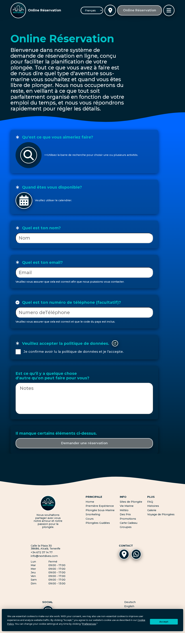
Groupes (126, 527)
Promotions (128, 518)
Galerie (151, 510)
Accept (163, 621)
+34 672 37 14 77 (42, 552)
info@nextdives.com (44, 556)
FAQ (150, 501)
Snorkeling (93, 514)
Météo (124, 510)
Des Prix (125, 514)
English (129, 606)
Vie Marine (127, 506)
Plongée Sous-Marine (100, 510)
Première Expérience (100, 506)
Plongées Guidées (98, 523)
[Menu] (169, 10)
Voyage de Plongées (161, 514)
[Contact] (110, 10)
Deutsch (130, 602)
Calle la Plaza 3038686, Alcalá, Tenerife (45, 547)
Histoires (153, 506)
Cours (90, 518)
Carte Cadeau (128, 523)
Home (90, 501)
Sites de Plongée (131, 501)
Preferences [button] (89, 624)
